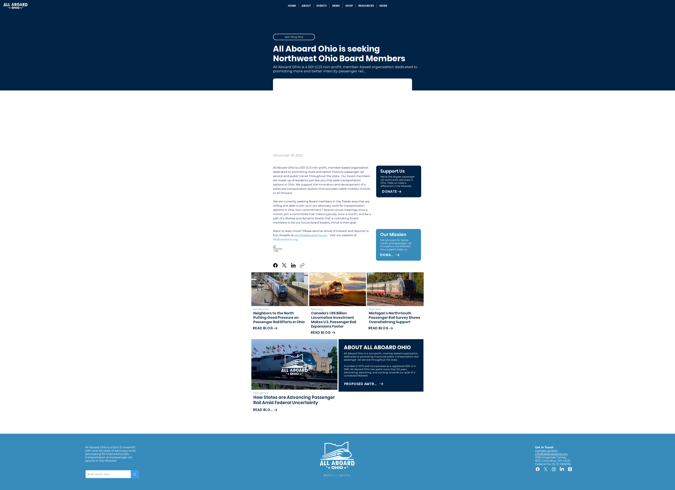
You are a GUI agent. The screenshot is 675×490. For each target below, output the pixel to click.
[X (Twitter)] (284, 265)
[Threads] (570, 469)
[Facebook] (275, 265)
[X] (545, 469)
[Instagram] (553, 469)
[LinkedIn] (293, 265)
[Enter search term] (135, 474)
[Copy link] (302, 265)
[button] (366, 5)
